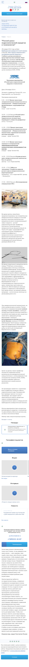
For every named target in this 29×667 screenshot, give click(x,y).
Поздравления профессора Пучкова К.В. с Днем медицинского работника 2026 (14, 513)
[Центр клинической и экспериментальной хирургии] (14, 642)
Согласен (14, 657)
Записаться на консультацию (14, 14)
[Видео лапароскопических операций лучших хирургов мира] (12, 642)
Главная (3, 37)
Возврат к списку (7, 419)
